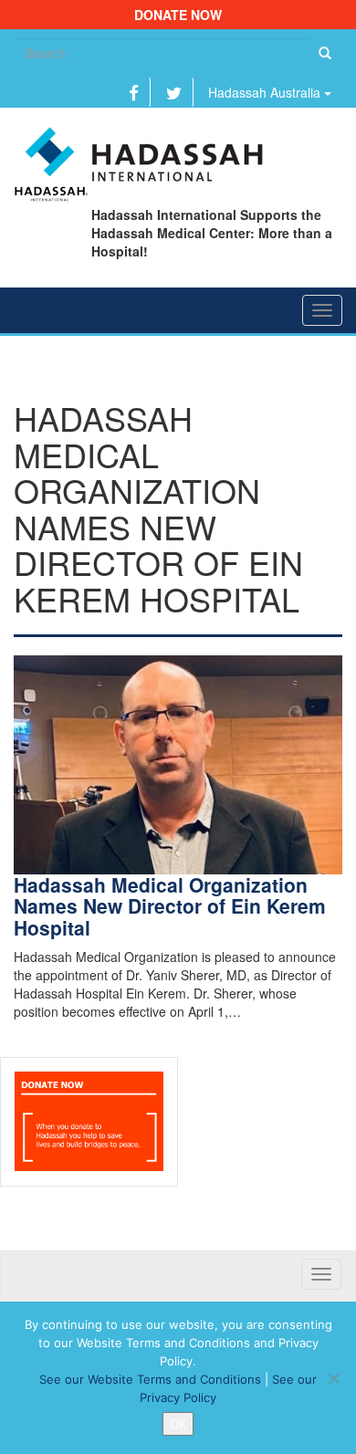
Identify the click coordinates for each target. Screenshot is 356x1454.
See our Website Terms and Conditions (150, 1379)
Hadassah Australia (266, 92)
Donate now (178, 14)
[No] (333, 1378)
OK (178, 1424)
